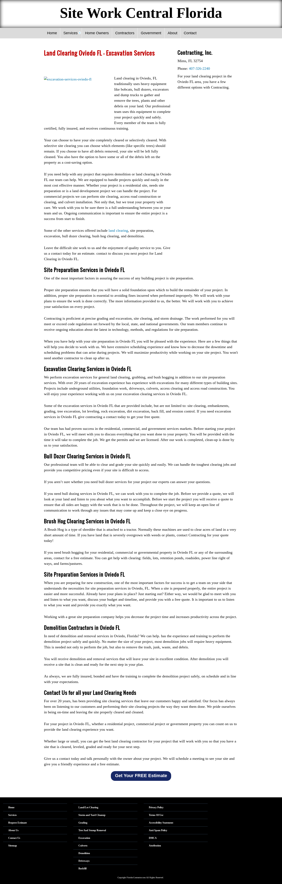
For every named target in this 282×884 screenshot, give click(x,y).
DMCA (153, 838)
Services (12, 815)
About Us (13, 830)
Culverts (83, 845)
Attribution (155, 845)
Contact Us (14, 838)
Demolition (84, 853)
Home (11, 807)
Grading (82, 822)
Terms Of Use (156, 815)
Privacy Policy (156, 807)
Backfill (82, 868)
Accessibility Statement (161, 822)
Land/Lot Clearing (88, 807)
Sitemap (12, 845)
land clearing (118, 230)
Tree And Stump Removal (92, 830)
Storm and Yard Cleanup (91, 815)
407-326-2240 (199, 68)
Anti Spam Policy (158, 830)
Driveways (84, 860)
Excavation (84, 838)
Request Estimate (17, 822)
